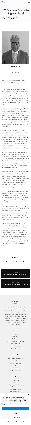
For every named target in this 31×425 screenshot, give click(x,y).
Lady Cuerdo (17, 17)
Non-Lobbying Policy (15, 391)
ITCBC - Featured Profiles (9, 18)
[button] (28, 394)
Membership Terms (15, 389)
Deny (15, 413)
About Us (15, 334)
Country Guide (15, 361)
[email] (23, 261)
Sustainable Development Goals (15, 341)
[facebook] (6, 261)
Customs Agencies (15, 363)
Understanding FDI (15, 370)
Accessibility (15, 380)
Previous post (15, 272)
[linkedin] (13, 261)
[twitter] (10, 261)
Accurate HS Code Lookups (15, 358)
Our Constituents (15, 343)
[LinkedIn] (15, 78)
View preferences (15, 417)
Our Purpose (15, 339)
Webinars (15, 368)
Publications (15, 365)
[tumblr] (20, 261)
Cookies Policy (11, 421)
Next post (15, 282)
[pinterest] (16, 261)
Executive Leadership (15, 346)
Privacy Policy (19, 421)
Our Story (15, 336)
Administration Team (15, 348)
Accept (15, 409)
